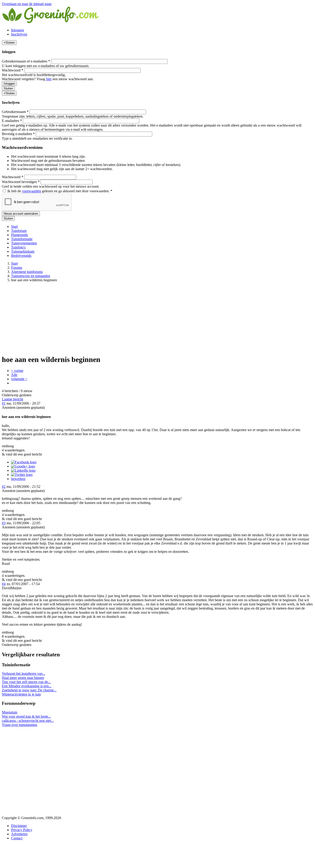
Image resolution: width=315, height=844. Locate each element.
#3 (4, 523)
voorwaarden (31, 191)
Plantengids (19, 235)
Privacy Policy (21, 830)
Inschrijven (19, 34)
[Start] (51, 22)
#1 (4, 403)
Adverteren (19, 834)
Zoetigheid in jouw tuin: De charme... (29, 690)
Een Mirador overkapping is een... (26, 686)
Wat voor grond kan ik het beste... (26, 716)
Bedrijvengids (21, 256)
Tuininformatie (22, 239)
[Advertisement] (157, 318)
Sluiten (8, 88)
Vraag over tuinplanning (19, 725)
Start (14, 226)
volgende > (19, 379)
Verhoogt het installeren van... (23, 673)
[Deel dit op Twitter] (22, 475)
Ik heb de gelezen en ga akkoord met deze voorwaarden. (59, 191)
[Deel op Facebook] (23, 462)
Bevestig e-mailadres (18, 134)
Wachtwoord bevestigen (21, 182)
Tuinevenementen (24, 243)
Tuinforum (19, 231)
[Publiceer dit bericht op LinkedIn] (23, 470)
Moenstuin (9, 712)
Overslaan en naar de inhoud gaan (26, 4)
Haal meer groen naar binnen (23, 678)
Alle (14, 375)
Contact (16, 838)
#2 (4, 487)
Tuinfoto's (18, 247)
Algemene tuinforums (27, 272)
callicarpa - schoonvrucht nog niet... (28, 721)
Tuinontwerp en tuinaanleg (30, 276)
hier (49, 79)
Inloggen (17, 30)
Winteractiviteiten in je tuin (21, 694)
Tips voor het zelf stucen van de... (26, 682)
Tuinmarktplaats (22, 251)
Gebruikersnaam (15, 112)
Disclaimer (19, 826)
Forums (16, 267)
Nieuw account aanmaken (21, 213)
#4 (4, 584)
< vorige (17, 371)
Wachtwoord (12, 70)
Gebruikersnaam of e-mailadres (26, 61)
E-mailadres (12, 121)
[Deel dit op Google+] (23, 466)
